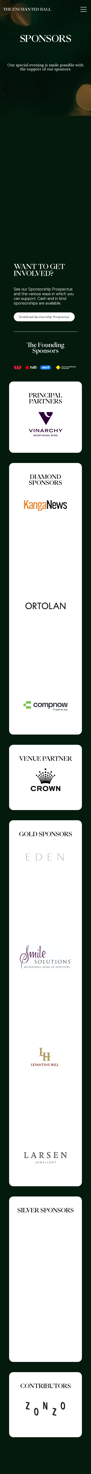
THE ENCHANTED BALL (27, 9)
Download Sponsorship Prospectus (44, 317)
